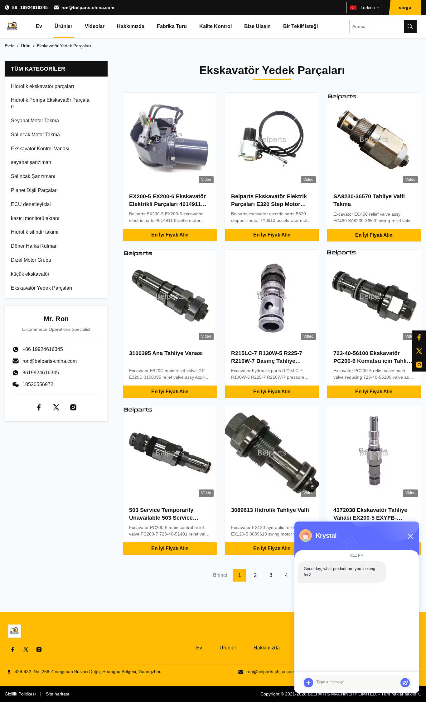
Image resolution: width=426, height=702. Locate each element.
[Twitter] (56, 407)
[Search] (410, 26)
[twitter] (419, 351)
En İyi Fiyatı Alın (170, 234)
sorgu (405, 7)
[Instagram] (419, 365)
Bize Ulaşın (257, 26)
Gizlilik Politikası (20, 693)
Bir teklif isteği (300, 26)
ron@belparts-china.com (87, 7)
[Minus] (410, 536)
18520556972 (37, 384)
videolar (94, 26)
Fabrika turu (172, 26)
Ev (39, 26)
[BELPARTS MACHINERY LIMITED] (12, 26)
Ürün (26, 45)
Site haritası (57, 693)
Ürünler (63, 26)
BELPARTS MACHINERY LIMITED (342, 693)
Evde (10, 45)
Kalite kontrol (215, 26)
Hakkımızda (130, 26)
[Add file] (308, 683)
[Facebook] (419, 337)
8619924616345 (40, 372)
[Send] (405, 683)
